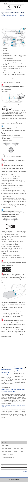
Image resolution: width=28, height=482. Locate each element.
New (14, 1)
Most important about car (8, 466)
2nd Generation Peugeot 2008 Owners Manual (12, 448)
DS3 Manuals (3, 1)
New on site (5, 463)
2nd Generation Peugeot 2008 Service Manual (12, 451)
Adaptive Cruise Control (7, 454)
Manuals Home (5, 445)
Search (22, 1)
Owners (7, 1)
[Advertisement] (14, 22)
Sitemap (19, 1)
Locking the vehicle (6, 460)
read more (25, 471)
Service (11, 1)
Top (16, 1)
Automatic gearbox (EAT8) (8, 457)
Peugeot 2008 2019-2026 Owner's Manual (9, 15)
